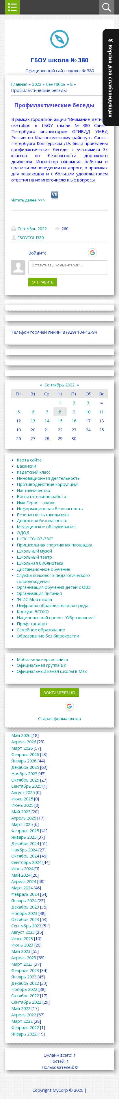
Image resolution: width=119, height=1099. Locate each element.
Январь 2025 (23, 837)
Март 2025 (22, 824)
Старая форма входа (59, 718)
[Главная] (59, 47)
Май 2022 (20, 1008)
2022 (36, 84)
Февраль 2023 (25, 970)
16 (74, 421)
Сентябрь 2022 (32, 228)
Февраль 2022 (25, 1027)
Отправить (42, 282)
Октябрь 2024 (25, 856)
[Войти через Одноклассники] (102, 252)
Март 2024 (22, 888)
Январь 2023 (23, 977)
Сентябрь (56, 84)
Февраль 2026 (25, 754)
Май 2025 (20, 811)
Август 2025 (23, 792)
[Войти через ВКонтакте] (62, 252)
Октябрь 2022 (25, 995)
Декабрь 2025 (25, 767)
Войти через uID (59, 692)
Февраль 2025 (25, 830)
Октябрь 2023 (25, 919)
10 (88, 412)
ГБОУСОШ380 (31, 237)
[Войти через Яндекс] (82, 252)
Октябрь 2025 (25, 780)
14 (46, 421)
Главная (19, 84)
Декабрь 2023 (25, 907)
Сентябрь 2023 (26, 926)
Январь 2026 (23, 761)
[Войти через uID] (53, 252)
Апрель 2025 (23, 818)
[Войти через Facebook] (72, 252)
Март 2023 (22, 964)
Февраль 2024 (25, 894)
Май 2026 (20, 735)
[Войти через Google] (92, 252)
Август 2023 (23, 932)
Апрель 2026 (23, 741)
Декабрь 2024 (25, 843)
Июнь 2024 (22, 868)
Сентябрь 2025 (26, 786)
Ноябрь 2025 (24, 773)
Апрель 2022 (23, 1015)
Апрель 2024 (23, 881)
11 (101, 412)
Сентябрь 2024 (26, 862)
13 (33, 421)
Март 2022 (22, 1021)
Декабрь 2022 (25, 983)
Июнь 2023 (22, 945)
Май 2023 (20, 951)
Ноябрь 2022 (24, 989)
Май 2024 (20, 875)
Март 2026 (22, 748)
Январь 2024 (23, 900)
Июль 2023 (22, 938)
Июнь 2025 (22, 805)
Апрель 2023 (23, 957)
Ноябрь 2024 (24, 850)
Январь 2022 (23, 1034)
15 (60, 421)
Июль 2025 (22, 799)
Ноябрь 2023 (24, 913)
